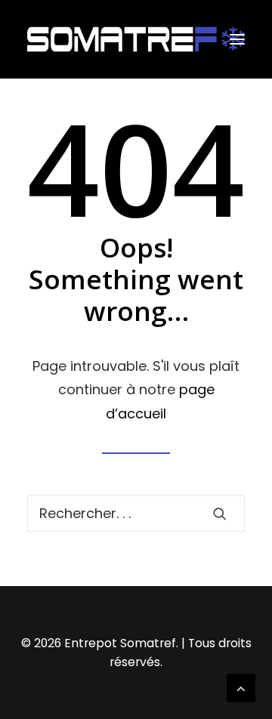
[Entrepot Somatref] (136, 39)
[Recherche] (136, 513)
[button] (237, 39)
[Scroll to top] (241, 686)
